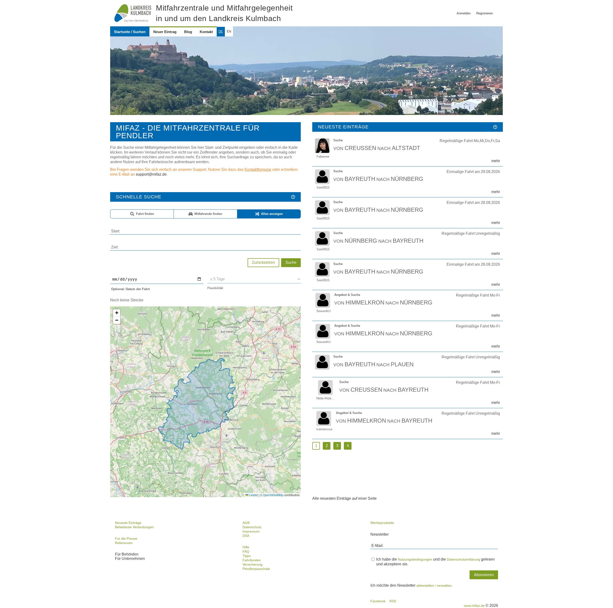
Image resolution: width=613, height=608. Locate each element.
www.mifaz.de (474, 606)
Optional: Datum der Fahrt (130, 289)
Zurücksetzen (263, 262)
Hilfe (246, 547)
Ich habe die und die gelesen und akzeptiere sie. (435, 561)
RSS (392, 601)
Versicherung (252, 564)
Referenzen (124, 543)
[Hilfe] (293, 197)
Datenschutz (252, 527)
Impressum (251, 531)
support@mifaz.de (151, 174)
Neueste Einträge (128, 523)
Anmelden (464, 13)
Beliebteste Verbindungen (134, 527)
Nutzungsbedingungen (415, 559)
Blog (188, 32)
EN (229, 31)
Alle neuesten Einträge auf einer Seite (344, 498)
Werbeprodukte (382, 523)
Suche (290, 262)
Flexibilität (215, 288)
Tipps (247, 556)
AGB (246, 523)
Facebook (378, 601)
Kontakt (206, 32)
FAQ (246, 551)
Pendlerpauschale (256, 569)
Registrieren (484, 13)
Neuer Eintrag (164, 32)
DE (221, 31)
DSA (246, 536)
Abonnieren (484, 575)
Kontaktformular (257, 169)
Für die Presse (126, 538)
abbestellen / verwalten (433, 585)
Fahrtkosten (252, 560)
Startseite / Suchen (130, 32)
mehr (495, 161)
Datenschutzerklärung (463, 559)
